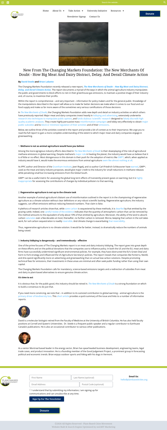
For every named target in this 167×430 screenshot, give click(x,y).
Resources (116, 10)
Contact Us (94, 16)
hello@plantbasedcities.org (134, 379)
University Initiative (97, 10)
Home (46, 10)
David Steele (28, 81)
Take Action (74, 10)
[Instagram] (2, 2)
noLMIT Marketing (106, 426)
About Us (56, 10)
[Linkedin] (7, 2)
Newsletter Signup (76, 16)
